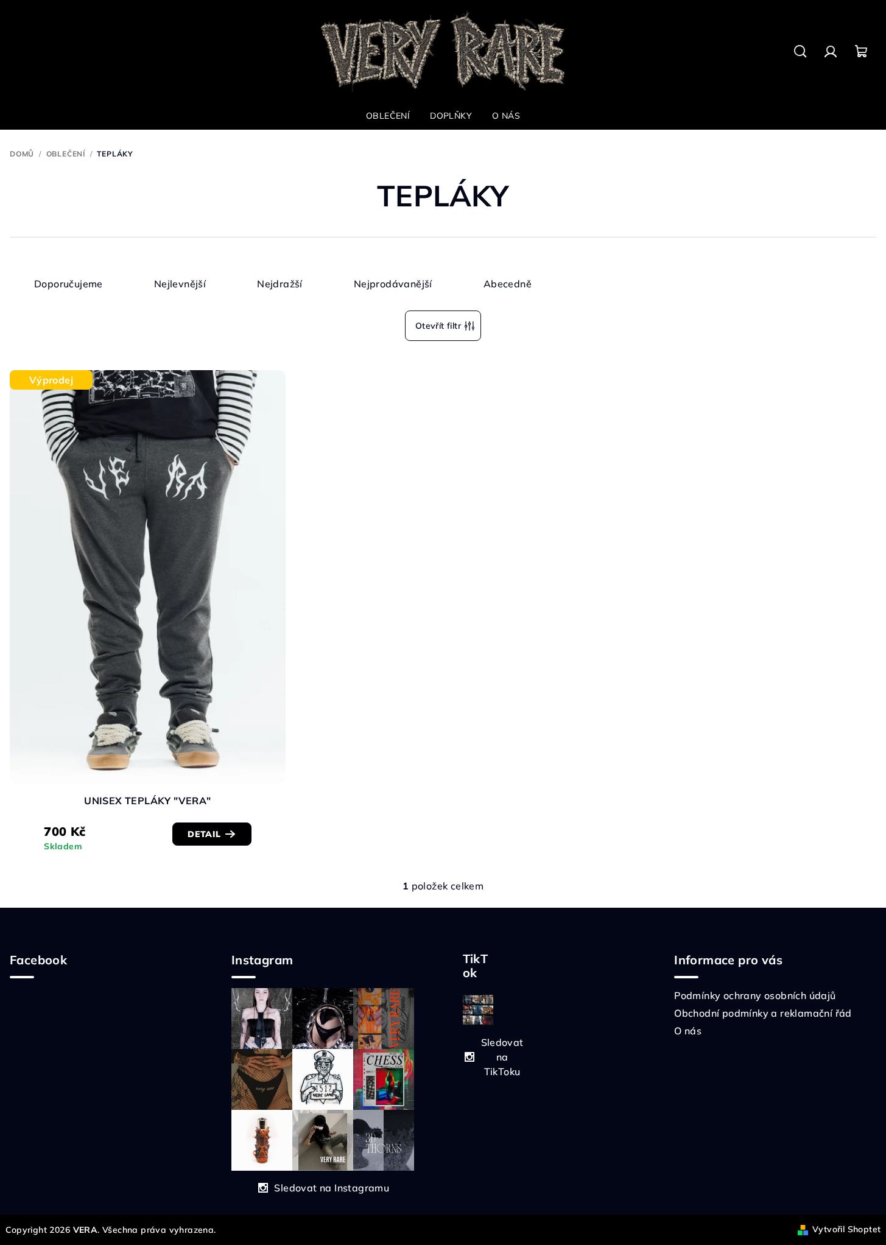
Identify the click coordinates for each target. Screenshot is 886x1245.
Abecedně (507, 284)
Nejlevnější (180, 284)
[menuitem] (388, 116)
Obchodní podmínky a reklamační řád (763, 1013)
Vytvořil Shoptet (846, 1229)
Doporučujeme (68, 284)
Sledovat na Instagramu (331, 1188)
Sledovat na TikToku (502, 1057)
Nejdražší (280, 284)
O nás (687, 1031)
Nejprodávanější (393, 284)
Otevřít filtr (438, 325)
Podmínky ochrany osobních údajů (754, 995)
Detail (204, 834)
